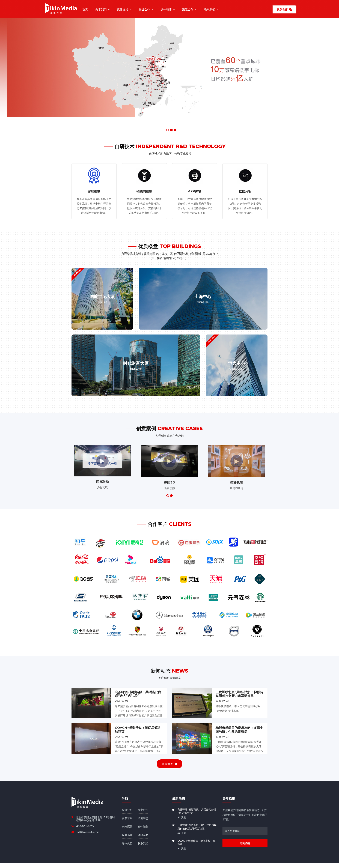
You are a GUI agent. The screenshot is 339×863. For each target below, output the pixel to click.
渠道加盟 (143, 800)
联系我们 (209, 9)
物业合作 (144, 9)
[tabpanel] (169, 63)
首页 (85, 9)
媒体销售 (166, 9)
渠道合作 (188, 9)
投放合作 (282, 9)
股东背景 (127, 800)
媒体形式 (127, 817)
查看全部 (167, 746)
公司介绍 (127, 792)
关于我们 (101, 9)
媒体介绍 (122, 9)
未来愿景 (127, 808)
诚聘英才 (143, 817)
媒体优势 (127, 825)
